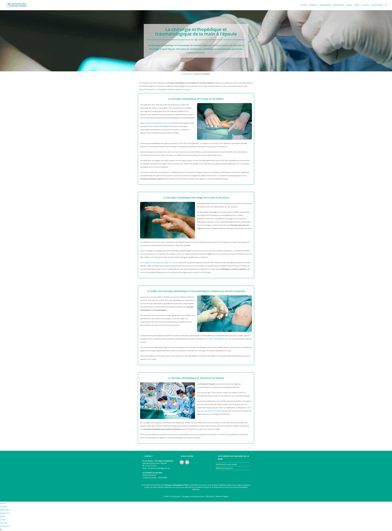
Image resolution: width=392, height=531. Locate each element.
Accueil (2, 503)
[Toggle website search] (1, 529)
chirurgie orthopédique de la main (158, 123)
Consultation (5, 526)
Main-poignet (5, 510)
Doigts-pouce (5, 513)
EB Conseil (210, 496)
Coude (2, 519)
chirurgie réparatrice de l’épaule (209, 411)
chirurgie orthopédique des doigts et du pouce (160, 262)
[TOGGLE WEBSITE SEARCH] (385, 5)
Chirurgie (3, 523)
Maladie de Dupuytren (224, 468)
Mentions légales (222, 496)
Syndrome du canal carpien (226, 464)
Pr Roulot (3, 506)
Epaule (2, 516)
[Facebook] (182, 462)
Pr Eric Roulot (187, 74)
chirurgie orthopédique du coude (219, 339)
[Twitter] (187, 462)
